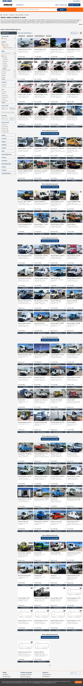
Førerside (4, 170)
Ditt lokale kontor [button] (47, 674)
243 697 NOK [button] (54, 79)
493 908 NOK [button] (37, 362)
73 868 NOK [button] (21, 659)
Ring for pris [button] (21, 308)
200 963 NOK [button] (37, 582)
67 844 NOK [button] (54, 461)
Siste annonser (5, 122)
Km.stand (4, 138)
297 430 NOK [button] (21, 384)
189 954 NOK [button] (70, 362)
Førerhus (4, 157)
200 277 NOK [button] (70, 101)
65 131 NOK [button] (37, 407)
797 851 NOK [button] (70, 308)
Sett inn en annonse (25, 676)
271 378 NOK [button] (54, 384)
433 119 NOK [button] (54, 155)
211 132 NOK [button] (21, 79)
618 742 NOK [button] (37, 178)
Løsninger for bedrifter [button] (26, 674)
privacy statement (47, 682)
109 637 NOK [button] (54, 263)
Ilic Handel (42, 364)
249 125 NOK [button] (21, 285)
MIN (2, 107)
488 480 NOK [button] (21, 529)
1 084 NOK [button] (53, 285)
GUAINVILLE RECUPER (58, 585)
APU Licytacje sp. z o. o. (58, 287)
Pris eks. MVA (5, 105)
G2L (25, 211)
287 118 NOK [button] (70, 56)
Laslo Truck (74, 58)
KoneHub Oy (41, 58)
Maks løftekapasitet (6, 163)
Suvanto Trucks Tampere (25, 58)
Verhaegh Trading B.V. (74, 409)
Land (3, 89)
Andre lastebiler (19, 15)
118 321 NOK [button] (70, 231)
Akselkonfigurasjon (6, 154)
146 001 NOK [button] (21, 124)
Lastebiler (11, 15)
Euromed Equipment (74, 126)
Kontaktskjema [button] (46, 676)
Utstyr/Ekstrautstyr (6, 173)
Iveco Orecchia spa (25, 409)
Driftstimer (4, 144)
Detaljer (3, 135)
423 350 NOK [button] (37, 529)
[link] (25, 43)
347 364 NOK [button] (54, 308)
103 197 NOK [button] (37, 659)
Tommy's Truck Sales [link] (42, 508)
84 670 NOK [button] (54, 178)
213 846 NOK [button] (54, 56)
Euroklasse (4, 160)
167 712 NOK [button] (37, 101)
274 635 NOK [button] (21, 330)
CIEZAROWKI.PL (58, 58)
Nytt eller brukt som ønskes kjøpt (50, 133)
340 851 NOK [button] (70, 384)
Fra (2, 117)
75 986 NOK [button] (21, 231)
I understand (78, 682)
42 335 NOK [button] (70, 155)
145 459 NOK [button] (70, 263)
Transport (5, 15)
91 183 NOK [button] (21, 461)
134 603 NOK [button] (21, 483)
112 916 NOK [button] (70, 429)
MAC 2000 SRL (25, 310)
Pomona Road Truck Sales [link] (74, 432)
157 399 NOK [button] (37, 56)
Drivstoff (4, 167)
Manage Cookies (37, 682)
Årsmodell (4, 115)
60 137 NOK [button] (37, 384)
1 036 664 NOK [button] (38, 330)
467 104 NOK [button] (70, 560)
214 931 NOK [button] (21, 56)
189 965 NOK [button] (21, 407)
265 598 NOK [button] (54, 628)
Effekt (3, 151)
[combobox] (71, 673)
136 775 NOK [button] (37, 263)
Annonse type (5, 36)
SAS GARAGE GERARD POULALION (41, 463)
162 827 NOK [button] (21, 178)
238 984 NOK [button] (21, 582)
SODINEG (58, 157)
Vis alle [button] (4, 68)
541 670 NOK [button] (70, 209)
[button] (9, 33)
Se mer (80, 24)
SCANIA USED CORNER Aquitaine (25, 180)
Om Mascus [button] (5, 674)
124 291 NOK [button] (21, 101)
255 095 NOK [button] (70, 124)
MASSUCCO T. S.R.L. (42, 180)
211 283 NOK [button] (37, 628)
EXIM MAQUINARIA (42, 661)
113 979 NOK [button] (70, 178)
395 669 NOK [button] (37, 124)
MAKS (10, 107)
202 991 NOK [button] (54, 231)
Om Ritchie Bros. (7, 676)
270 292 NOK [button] (37, 231)
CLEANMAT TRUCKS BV (58, 386)
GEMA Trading (25, 287)
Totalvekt (4, 148)
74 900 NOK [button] (54, 506)
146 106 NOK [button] (21, 628)
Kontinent (4, 82)
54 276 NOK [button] (70, 529)
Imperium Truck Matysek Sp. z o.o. (58, 508)
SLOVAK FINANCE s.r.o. (25, 661)
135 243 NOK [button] (70, 605)
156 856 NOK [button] (54, 101)
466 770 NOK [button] (54, 407)
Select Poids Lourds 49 (74, 463)
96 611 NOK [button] (54, 209)
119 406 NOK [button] (37, 483)
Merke (3, 51)
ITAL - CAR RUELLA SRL (25, 432)
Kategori (4, 41)
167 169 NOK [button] (21, 155)
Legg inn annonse (75, 5)
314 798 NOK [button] (21, 209)
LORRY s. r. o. (58, 211)
